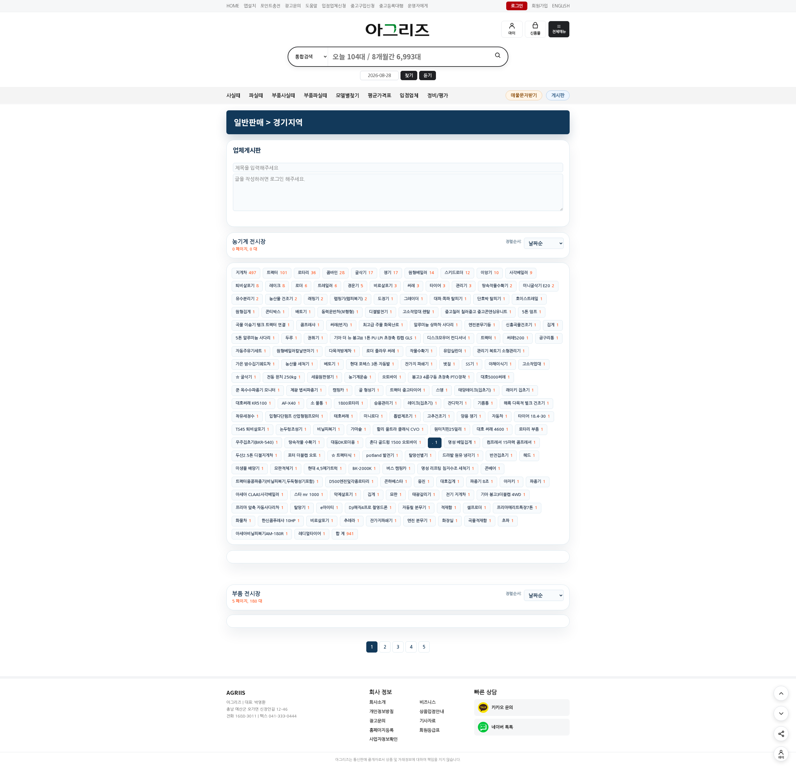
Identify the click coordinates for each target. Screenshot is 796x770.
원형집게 (245, 312)
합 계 (345, 534)
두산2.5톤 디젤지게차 (256, 455)
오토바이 (391, 377)
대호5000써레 (495, 377)
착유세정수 (247, 416)
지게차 (246, 273)
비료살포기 (385, 286)
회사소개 (377, 702)
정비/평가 (437, 95)
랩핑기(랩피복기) (350, 299)
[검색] (498, 55)
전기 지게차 (458, 495)
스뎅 (442, 390)
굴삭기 (364, 273)
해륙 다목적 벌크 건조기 (526, 403)
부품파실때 (315, 95)
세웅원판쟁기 (324, 377)
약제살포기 (345, 495)
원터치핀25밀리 (450, 429)
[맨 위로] (781, 693)
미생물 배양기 (250, 468)
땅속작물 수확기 (304, 442)
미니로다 (373, 416)
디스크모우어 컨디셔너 (448, 338)
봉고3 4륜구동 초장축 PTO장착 (441, 377)
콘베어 (492, 468)
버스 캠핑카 (398, 468)
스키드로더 (457, 273)
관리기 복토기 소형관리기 (501, 351)
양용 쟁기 (471, 416)
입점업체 (409, 95)
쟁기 (391, 273)
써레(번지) (341, 325)
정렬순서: (513, 242)
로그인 (517, 6)
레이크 (277, 286)
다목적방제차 (342, 351)
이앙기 (490, 273)
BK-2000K (364, 468)
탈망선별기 (420, 455)
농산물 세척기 (299, 364)
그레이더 (413, 299)
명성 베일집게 (462, 442)
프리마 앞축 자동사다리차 (260, 508)
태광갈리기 (423, 495)
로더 (301, 286)
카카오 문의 (502, 707)
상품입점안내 (431, 711)
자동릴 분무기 (416, 508)
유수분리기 (247, 299)
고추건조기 (438, 416)
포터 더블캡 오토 (304, 455)
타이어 (437, 286)
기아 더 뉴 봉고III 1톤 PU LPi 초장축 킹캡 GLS (375, 338)
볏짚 (449, 364)
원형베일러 (421, 273)
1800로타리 (350, 403)
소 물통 (319, 403)
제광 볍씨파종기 (306, 390)
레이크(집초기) (422, 403)
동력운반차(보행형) (340, 312)
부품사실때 (283, 95)
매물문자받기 (524, 95)
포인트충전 (270, 6)
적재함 (448, 508)
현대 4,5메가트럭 (325, 468)
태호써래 (343, 416)
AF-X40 (291, 403)
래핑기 (315, 299)
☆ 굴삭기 (246, 377)
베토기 (332, 364)
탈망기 (302, 508)
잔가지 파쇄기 (419, 364)
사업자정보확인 (383, 739)
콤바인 (335, 273)
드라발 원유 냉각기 (460, 455)
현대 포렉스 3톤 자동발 (372, 364)
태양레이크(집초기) (476, 390)
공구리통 (548, 338)
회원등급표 (429, 730)
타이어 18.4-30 (534, 416)
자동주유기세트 (251, 351)
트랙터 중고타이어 (407, 390)
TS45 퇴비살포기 (252, 429)
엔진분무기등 (482, 325)
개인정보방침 (381, 711)
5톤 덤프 (531, 312)
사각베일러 (520, 273)
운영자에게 (418, 6)
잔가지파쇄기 (383, 521)
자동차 (499, 416)
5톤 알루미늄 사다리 (255, 338)
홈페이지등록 (381, 730)
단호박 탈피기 (491, 299)
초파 (508, 521)
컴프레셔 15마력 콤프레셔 (511, 442)
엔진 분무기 (419, 521)
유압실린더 (454, 351)
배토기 (303, 312)
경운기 (355, 286)
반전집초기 (501, 455)
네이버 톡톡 (502, 727)
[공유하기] (781, 733)
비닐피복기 (328, 429)
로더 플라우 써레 (382, 351)
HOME (232, 6)
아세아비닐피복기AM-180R (262, 534)
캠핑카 (340, 390)
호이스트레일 (529, 299)
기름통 (485, 403)
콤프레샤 (310, 325)
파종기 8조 (481, 481)
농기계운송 (360, 377)
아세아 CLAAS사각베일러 (260, 495)
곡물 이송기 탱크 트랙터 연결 (263, 325)
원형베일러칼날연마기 (297, 351)
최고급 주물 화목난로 (383, 325)
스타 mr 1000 (308, 495)
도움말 (311, 6)
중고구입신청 (362, 6)
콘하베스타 (395, 481)
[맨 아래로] (781, 713)
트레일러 (327, 286)
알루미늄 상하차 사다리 (436, 325)
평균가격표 (379, 95)
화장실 (450, 521)
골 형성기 (369, 390)
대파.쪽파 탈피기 (450, 299)
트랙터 (277, 273)
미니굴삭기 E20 (538, 286)
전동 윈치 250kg (284, 377)
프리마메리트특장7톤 (517, 508)
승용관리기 (385, 403)
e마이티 (329, 508)
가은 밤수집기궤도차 (255, 364)
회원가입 (540, 6)
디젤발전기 (380, 312)
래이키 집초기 (520, 390)
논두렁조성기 (293, 429)
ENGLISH (561, 6)
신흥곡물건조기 (521, 325)
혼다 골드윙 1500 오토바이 (395, 442)
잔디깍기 (457, 403)
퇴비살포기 (247, 286)
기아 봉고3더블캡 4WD (503, 495)
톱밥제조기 (405, 416)
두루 (291, 338)
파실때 (256, 95)
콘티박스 (275, 312)
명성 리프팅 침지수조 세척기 (447, 468)
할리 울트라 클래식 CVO (400, 429)
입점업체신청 (334, 6)
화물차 (243, 521)
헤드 (529, 455)
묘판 (396, 495)
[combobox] (408, 56)
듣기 (427, 75)
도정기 (385, 299)
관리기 (463, 286)
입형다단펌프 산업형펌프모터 (296, 416)
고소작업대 (533, 364)
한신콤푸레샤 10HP (281, 521)
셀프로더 (476, 508)
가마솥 (358, 429)
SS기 (472, 364)
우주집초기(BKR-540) (257, 442)
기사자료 (427, 721)
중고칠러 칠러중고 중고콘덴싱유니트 (478, 312)
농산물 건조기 (283, 299)
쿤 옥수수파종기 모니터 (258, 390)
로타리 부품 (531, 429)
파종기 (537, 481)
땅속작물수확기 (497, 286)
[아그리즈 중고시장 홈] (398, 30)
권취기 (315, 338)
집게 (553, 325)
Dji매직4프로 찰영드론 (370, 508)
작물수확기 (421, 351)
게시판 (557, 95)
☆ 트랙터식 (343, 455)
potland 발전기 (382, 455)
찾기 (409, 75)
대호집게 (450, 481)
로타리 (307, 273)
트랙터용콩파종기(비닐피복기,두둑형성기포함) (277, 481)
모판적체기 (285, 468)
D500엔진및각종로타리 (351, 481)
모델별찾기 (347, 95)
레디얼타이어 (311, 534)
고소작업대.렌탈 (418, 312)
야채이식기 (500, 364)
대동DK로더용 (345, 442)
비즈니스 (427, 702)
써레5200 (518, 338)
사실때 (233, 95)
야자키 (511, 481)
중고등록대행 (391, 6)
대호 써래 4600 (492, 429)
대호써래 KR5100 (253, 403)
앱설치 (250, 6)
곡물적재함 (479, 521)
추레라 (351, 521)
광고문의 (293, 6)
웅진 (424, 481)
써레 (413, 286)
